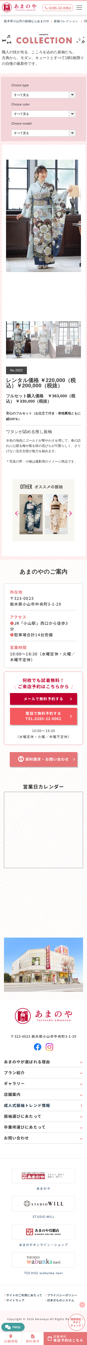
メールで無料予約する (43, 698)
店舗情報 (11, 1341)
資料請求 (33, 1341)
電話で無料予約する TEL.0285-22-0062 (43, 716)
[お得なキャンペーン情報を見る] (76, 1322)
